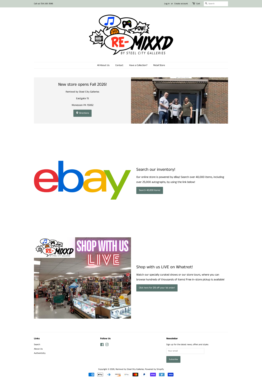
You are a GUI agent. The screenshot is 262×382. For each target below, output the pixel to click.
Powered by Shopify (154, 369)
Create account (181, 3)
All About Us (103, 65)
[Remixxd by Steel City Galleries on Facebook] (102, 345)
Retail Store (159, 65)
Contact (119, 65)
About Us (38, 348)
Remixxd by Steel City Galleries (130, 369)
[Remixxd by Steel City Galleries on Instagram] (107, 345)
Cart (198, 3)
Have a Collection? (138, 65)
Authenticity (39, 353)
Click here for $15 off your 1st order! (157, 287)
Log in (167, 3)
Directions (83, 113)
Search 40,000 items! (149, 190)
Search (37, 344)
